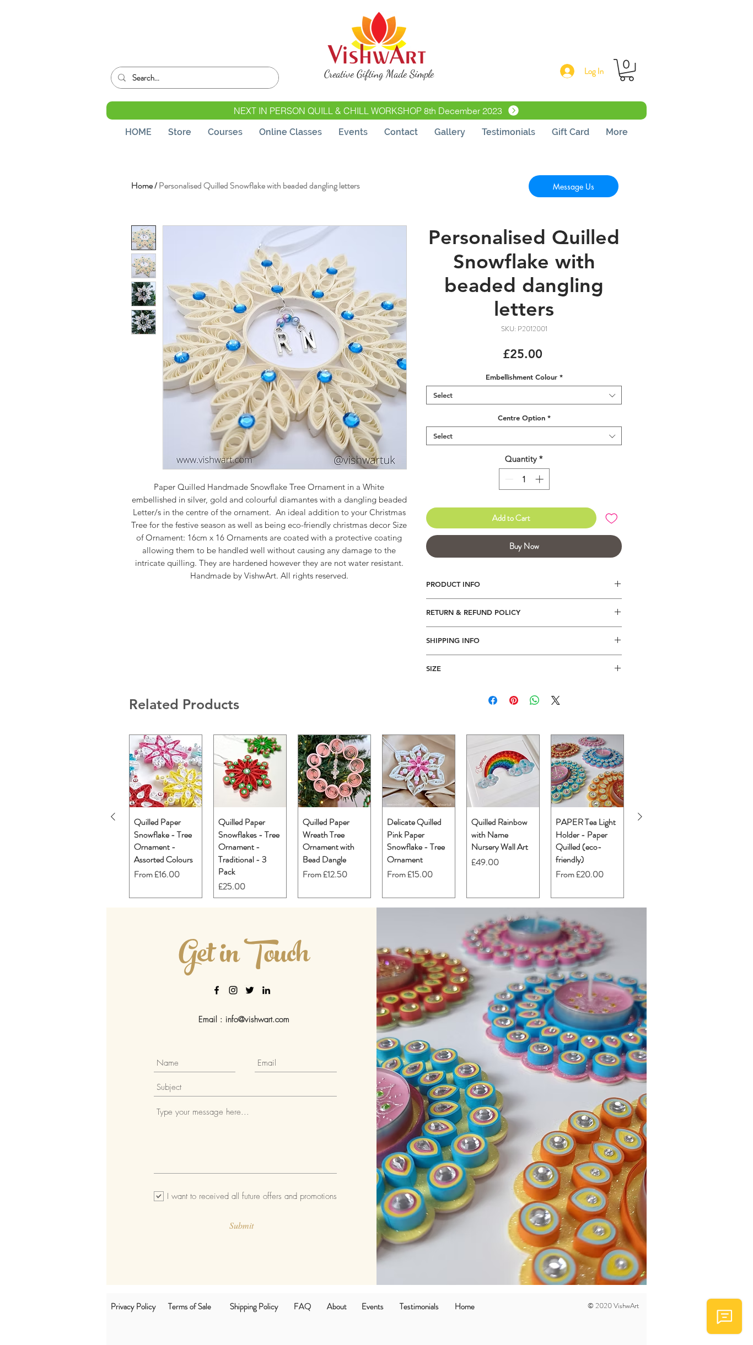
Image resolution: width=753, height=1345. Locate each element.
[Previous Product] (113, 816)
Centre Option (524, 417)
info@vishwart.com (257, 1019)
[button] (627, 70)
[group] (376, 816)
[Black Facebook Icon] (216, 990)
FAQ (302, 1306)
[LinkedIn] (266, 990)
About (337, 1306)
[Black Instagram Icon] (233, 990)
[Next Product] (640, 816)
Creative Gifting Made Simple (379, 74)
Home (142, 185)
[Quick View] (166, 771)
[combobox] (524, 395)
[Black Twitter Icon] (249, 990)
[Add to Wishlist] (611, 518)
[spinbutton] (524, 479)
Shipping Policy (254, 1306)
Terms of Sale (189, 1306)
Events (373, 1306)
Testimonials (419, 1306)
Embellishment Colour (524, 376)
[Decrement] (508, 479)
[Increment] (540, 479)
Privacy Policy (133, 1306)
